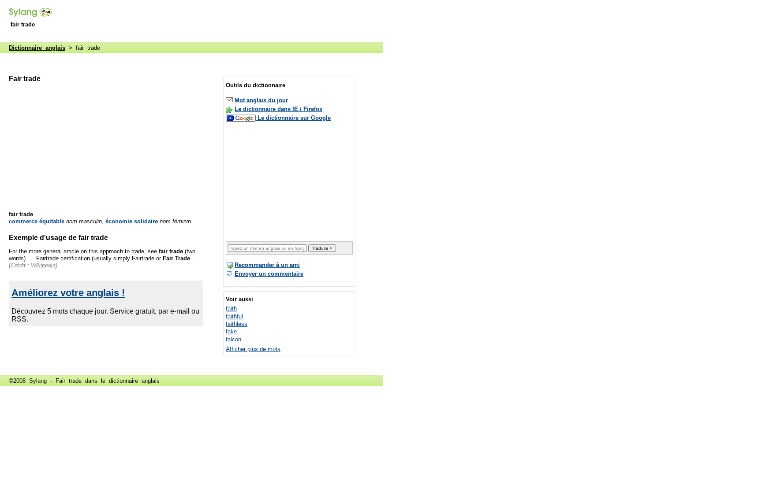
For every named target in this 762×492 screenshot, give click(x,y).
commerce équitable (36, 221)
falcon (233, 339)
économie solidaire (131, 221)
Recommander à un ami (267, 265)
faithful (234, 316)
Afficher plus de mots (253, 349)
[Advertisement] (222, 21)
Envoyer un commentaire (269, 273)
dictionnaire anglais (134, 380)
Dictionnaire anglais (37, 47)
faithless (236, 324)
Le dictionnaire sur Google (294, 118)
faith (231, 308)
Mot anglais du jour (261, 100)
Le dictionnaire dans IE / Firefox (278, 109)
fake (231, 331)
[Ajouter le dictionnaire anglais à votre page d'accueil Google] (242, 118)
